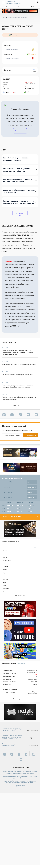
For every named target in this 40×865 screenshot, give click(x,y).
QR (33, 782)
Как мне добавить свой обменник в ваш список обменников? (17, 180)
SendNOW (6, 79)
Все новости (18, 405)
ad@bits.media (33, 745)
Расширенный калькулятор (11, 517)
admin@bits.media (32, 730)
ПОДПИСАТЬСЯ (30, 435)
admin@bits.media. (21, 778)
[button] (33, 49)
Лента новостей (9, 342)
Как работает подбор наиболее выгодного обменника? (16, 159)
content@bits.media (32, 738)
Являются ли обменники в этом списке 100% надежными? (19, 191)
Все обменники (20, 131)
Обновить (18, 596)
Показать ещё (21, 214)
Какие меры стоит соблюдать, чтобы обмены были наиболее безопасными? (19, 202)
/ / (13, 92)
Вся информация (19, 699)
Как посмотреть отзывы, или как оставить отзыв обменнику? (16, 170)
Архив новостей (20, 785)
